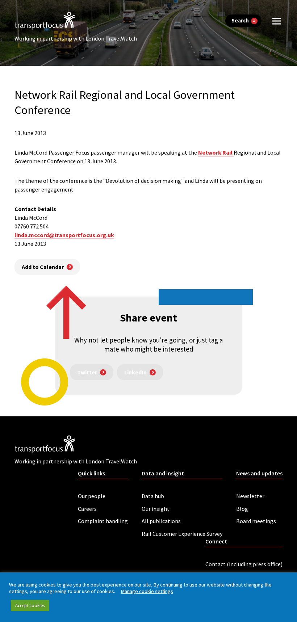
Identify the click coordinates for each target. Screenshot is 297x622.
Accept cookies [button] (30, 605)
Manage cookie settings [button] (147, 591)
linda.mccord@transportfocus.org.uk (64, 235)
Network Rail (216, 152)
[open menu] (277, 21)
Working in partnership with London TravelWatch (75, 38)
